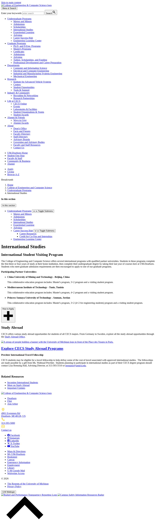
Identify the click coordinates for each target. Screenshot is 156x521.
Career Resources (28, 233)
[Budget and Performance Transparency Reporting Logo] (29, 495)
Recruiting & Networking (25, 95)
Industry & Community (18, 92)
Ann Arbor (12, 404)
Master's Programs (22, 49)
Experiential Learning (23, 32)
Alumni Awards (21, 123)
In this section (8, 205)
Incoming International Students (22, 382)
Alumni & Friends (16, 117)
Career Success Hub (23, 38)
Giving (10, 171)
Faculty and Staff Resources (26, 145)
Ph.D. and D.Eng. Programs (27, 46)
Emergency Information (18, 462)
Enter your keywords (11, 13)
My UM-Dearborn (16, 454)
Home (10, 185)
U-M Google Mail (16, 470)
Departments (13, 65)
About (10, 125)
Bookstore (12, 457)
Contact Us (18, 147)
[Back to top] (24, 518)
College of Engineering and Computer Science (29, 187)
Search (51, 12)
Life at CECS (13, 101)
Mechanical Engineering (25, 76)
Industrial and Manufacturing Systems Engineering (37, 73)
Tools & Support (21, 90)
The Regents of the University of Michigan (28, 483)
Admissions (19, 24)
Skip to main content (11, 2)
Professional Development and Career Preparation (37, 62)
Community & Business (18, 161)
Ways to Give (20, 120)
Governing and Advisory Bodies (29, 142)
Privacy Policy (14, 486)
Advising (17, 35)
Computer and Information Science (30, 68)
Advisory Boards (21, 139)
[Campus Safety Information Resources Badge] (81, 495)
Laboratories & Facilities (25, 109)
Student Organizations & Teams (28, 112)
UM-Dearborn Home (17, 153)
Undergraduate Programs (19, 18)
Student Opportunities (23, 87)
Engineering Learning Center (27, 40)
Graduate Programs (16, 43)
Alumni (11, 164)
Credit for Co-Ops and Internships (36, 236)
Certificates (18, 51)
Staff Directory (20, 136)
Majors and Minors (22, 21)
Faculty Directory (21, 134)
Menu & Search (9, 8)
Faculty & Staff (14, 158)
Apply (10, 169)
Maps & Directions (16, 451)
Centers (17, 84)
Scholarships (19, 27)
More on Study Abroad (18, 385)
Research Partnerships (24, 98)
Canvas (10, 459)
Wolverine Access (16, 473)
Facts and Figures (21, 131)
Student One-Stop (16, 155)
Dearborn (11, 398)
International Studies (23, 29)
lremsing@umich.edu (75, 365)
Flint (9, 401)
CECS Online (20, 103)
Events (16, 106)
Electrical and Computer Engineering (31, 71)
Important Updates (16, 388)
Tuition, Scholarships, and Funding (30, 60)
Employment (13, 465)
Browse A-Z (13, 174)
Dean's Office (20, 128)
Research (11, 79)
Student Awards (21, 114)
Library (10, 468)
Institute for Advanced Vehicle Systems (32, 82)
